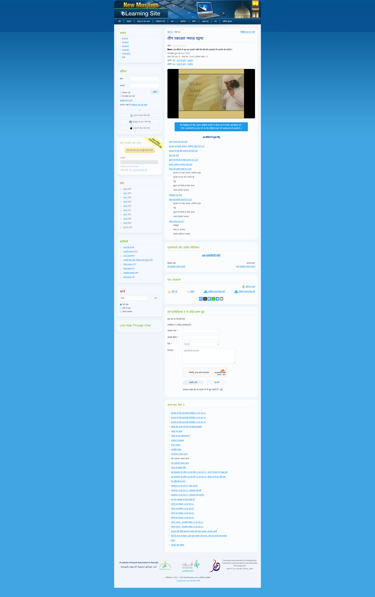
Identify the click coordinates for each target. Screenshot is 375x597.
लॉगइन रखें (126, 93)
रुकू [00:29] (174, 155)
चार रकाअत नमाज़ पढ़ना (245, 266)
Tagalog (125, 42)
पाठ (174, 60)
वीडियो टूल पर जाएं (248, 32)
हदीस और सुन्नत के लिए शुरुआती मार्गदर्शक (186, 427)
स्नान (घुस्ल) (175, 445)
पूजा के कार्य (181, 60)
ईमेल (121, 79)
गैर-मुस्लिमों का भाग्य (178, 481)
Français (125, 50)
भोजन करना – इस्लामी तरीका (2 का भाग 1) (187, 522)
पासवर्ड (122, 85)
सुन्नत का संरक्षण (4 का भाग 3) (182, 513)
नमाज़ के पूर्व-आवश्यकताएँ (180, 436)
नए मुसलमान (141, 10)
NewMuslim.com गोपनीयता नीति (188, 581)
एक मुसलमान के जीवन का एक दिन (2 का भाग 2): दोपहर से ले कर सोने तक (198, 477)
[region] (211, 93)
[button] (121, 189)
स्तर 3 (169, 32)
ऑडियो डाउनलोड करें (216, 291)
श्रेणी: (169, 60)
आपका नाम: (172, 330)
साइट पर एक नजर (143, 21)
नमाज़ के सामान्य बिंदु (178, 467)
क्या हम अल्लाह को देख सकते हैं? (183, 499)
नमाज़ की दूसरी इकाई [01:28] (180, 169)
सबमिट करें (193, 382)
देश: (169, 343)
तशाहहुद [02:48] (175, 195)
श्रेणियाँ (182, 21)
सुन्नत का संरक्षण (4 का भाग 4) (182, 517)
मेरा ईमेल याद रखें (128, 96)
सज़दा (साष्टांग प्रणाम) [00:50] (180, 164)
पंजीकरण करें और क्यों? (139, 105)
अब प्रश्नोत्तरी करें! (211, 255)
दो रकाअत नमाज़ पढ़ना (176, 266)
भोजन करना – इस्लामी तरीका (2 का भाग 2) (187, 527)
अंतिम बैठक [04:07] (176, 221)
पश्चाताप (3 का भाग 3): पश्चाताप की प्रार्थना (187, 495)
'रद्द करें (216, 382)
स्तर (172, 21)
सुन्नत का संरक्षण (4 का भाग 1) (182, 504)
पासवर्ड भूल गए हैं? (126, 100)
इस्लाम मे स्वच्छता (177, 440)
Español (125, 46)
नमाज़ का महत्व (176, 431)
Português (126, 54)
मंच (215, 21)
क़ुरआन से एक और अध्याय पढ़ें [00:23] (183, 151)
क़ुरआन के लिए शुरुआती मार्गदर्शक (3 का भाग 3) (188, 422)
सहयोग (129, 21)
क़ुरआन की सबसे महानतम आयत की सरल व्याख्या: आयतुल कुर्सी (194, 531)
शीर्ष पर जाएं (250, 286)
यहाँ (221, 389)
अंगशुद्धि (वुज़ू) (176, 449)
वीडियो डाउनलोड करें (246, 291)
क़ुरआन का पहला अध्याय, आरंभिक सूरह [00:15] (186, 146)
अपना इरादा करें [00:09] (178, 142)
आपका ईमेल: (173, 337)
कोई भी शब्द (126, 308)
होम (120, 21)
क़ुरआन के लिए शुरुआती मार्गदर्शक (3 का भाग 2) (188, 417)
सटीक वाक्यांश (127, 312)
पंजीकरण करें (160, 21)
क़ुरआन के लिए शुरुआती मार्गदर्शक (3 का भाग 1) (188, 413)
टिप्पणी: (171, 350)
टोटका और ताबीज (177, 545)
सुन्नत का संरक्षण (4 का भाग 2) (182, 508)
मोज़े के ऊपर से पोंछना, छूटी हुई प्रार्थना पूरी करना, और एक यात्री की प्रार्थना (199, 536)
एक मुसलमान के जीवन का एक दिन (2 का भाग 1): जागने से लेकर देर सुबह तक (199, 472)
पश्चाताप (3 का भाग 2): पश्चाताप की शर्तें (186, 490)
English (125, 38)
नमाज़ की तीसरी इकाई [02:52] (180, 199)
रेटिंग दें (174, 291)
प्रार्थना (190, 60)
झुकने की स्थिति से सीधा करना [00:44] (183, 160)
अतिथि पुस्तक (227, 21)
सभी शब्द (125, 304)
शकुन (173, 540)
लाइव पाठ (205, 21)
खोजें (193, 21)
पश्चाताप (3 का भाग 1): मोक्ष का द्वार (184, 486)
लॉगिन (155, 92)
